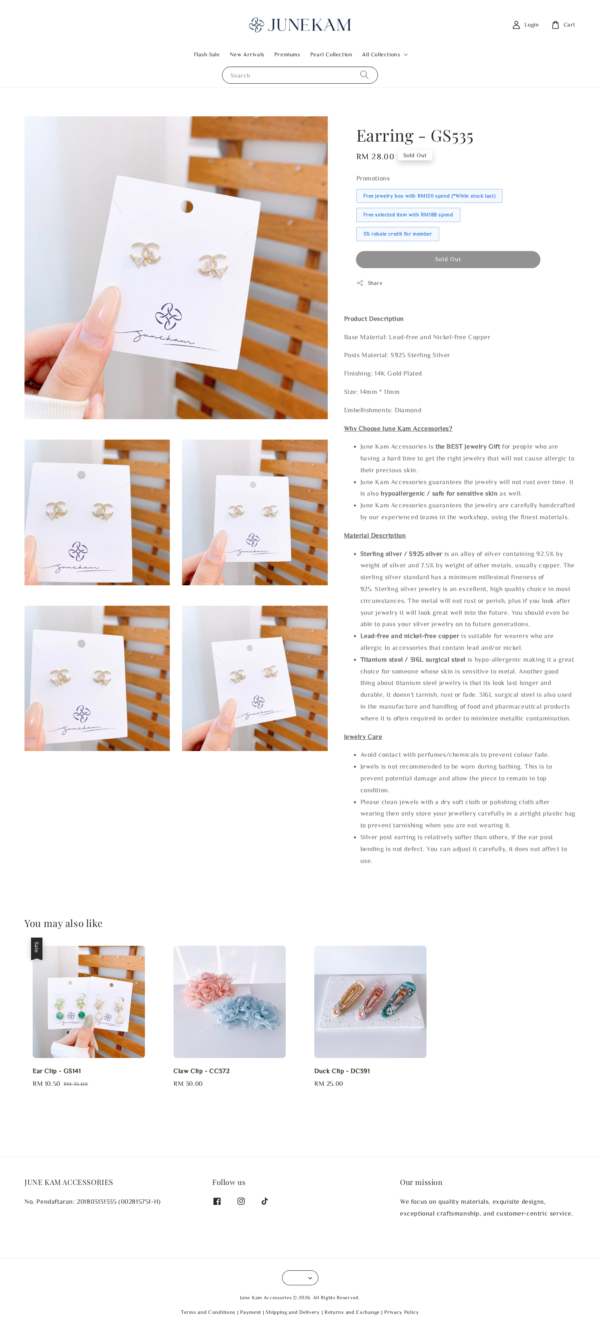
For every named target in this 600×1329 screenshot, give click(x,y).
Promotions (373, 178)
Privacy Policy (401, 1312)
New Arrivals (247, 54)
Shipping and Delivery (293, 1312)
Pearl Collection (331, 54)
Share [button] (375, 283)
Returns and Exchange (352, 1312)
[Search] (364, 75)
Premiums (287, 54)
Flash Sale (207, 54)
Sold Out (448, 259)
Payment (250, 1312)
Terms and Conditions (208, 1312)
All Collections (381, 54)
